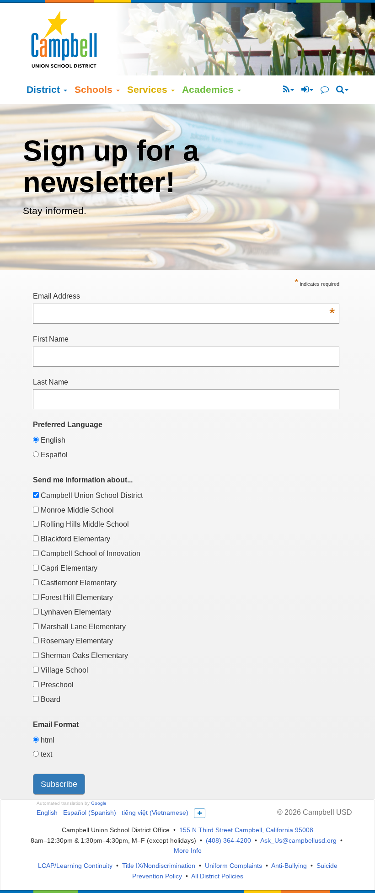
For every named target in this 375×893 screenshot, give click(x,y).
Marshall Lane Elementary (82, 627)
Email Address (184, 297)
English (52, 440)
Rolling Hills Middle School (84, 524)
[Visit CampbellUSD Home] (64, 39)
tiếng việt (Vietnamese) (155, 812)
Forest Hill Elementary (76, 597)
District (45, 89)
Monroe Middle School (76, 510)
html (46, 740)
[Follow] (288, 89)
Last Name (50, 382)
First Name (51, 339)
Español (53, 455)
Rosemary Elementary (76, 641)
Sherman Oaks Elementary (83, 655)
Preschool (56, 685)
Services (148, 89)
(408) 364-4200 (228, 840)
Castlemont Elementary (78, 583)
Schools (95, 89)
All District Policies (217, 876)
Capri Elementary (68, 568)
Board (49, 699)
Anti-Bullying (289, 865)
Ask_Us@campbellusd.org (298, 840)
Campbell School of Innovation (89, 553)
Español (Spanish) (89, 812)
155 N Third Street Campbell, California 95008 (246, 830)
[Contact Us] (324, 89)
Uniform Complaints (233, 865)
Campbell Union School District (91, 495)
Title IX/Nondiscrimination (158, 865)
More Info (188, 850)
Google (99, 803)
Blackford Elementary (74, 539)
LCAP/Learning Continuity (75, 865)
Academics (209, 89)
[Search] (342, 89)
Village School (63, 670)
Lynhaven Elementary (75, 612)
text (45, 754)
